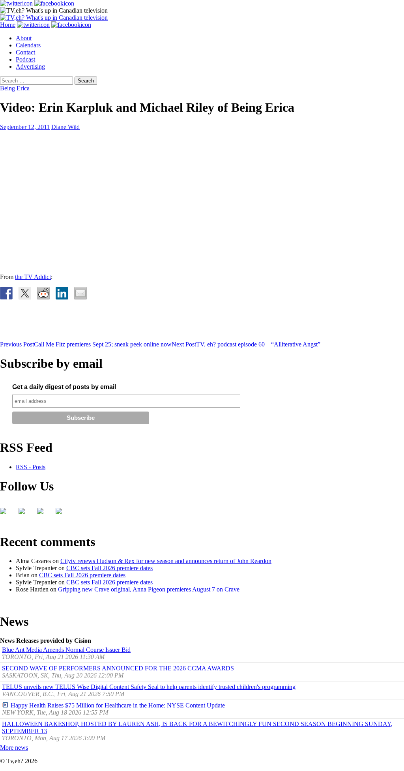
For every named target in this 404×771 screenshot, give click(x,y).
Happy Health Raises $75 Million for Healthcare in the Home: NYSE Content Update (118, 705)
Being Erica (15, 88)
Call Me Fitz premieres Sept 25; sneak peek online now (86, 344)
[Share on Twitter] (25, 293)
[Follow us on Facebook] (6, 514)
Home (7, 24)
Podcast (25, 59)
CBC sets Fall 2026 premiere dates (109, 568)
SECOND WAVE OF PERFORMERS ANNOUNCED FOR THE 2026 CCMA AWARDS (118, 668)
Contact (25, 52)
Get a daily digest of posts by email (64, 387)
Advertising (30, 66)
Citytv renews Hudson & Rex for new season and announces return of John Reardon (165, 561)
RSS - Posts (30, 467)
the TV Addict (33, 276)
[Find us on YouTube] (43, 514)
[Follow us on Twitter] (25, 514)
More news (14, 747)
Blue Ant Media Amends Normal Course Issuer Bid (66, 649)
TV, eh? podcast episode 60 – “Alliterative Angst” (246, 344)
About (24, 38)
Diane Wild (65, 127)
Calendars (28, 45)
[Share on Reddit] (43, 293)
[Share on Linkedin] (62, 293)
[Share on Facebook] (6, 293)
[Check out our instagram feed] (62, 514)
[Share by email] (80, 293)
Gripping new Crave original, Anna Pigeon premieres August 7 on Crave (148, 589)
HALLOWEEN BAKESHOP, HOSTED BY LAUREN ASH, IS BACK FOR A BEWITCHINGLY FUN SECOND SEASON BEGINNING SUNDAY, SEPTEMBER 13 (197, 727)
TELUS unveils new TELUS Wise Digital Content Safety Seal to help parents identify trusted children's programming (149, 686)
